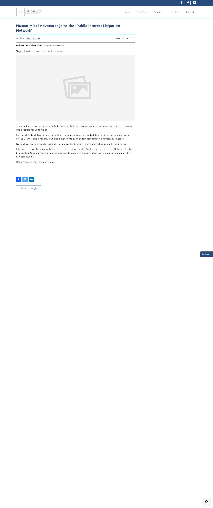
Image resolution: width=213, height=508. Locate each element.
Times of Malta (45, 162)
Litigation (28, 51)
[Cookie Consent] (207, 502)
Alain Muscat (32, 38)
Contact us (206, 254)
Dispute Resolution (54, 45)
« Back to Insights (29, 188)
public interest (55, 51)
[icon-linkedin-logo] (194, 3)
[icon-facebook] (181, 3)
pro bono (40, 51)
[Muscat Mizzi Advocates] (29, 12)
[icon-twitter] (188, 3)
